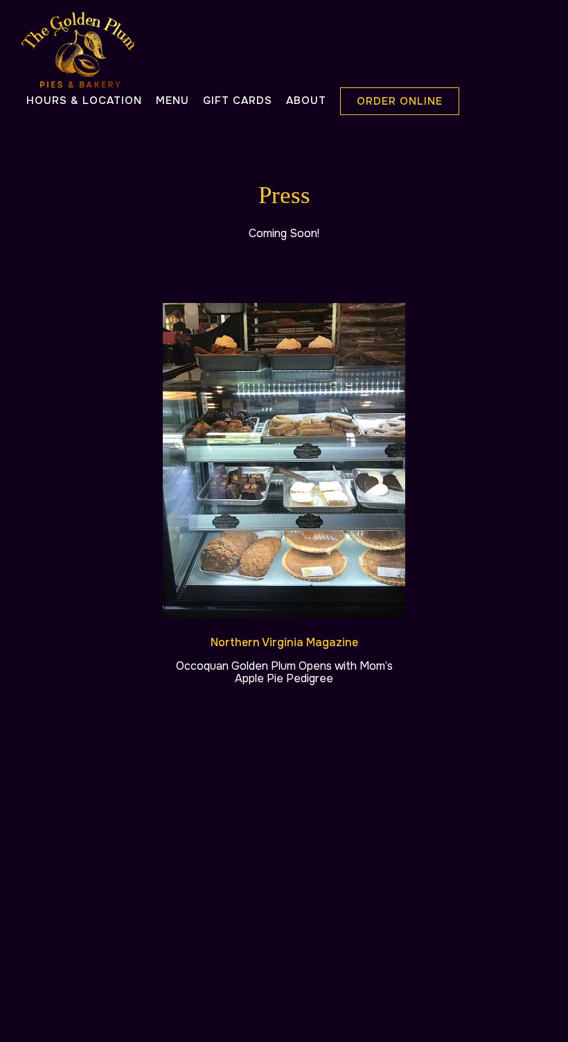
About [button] (306, 100)
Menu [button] (172, 100)
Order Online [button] (400, 101)
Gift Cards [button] (237, 100)
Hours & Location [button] (84, 100)
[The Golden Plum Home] (77, 49)
